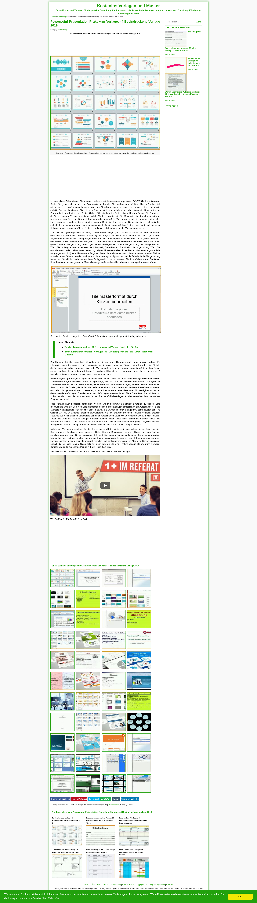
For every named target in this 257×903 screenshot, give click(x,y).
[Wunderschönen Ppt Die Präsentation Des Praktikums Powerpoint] (114, 649)
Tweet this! (94, 799)
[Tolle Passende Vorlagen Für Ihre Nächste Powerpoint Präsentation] (139, 607)
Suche (198, 22)
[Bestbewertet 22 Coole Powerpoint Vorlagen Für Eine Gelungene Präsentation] (139, 669)
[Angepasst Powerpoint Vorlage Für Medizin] (88, 772)
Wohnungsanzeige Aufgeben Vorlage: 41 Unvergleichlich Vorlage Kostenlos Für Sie (182, 94)
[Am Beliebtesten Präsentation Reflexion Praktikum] (62, 690)
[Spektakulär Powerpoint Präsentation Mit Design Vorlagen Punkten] (62, 751)
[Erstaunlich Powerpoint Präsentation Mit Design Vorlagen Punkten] (62, 607)
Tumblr (116, 799)
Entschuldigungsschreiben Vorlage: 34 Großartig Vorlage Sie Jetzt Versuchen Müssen (100, 820)
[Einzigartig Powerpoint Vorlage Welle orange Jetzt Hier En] (88, 710)
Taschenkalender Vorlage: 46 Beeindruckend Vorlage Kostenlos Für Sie (101, 347)
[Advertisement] (105, 45)
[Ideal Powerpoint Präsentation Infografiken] (114, 772)
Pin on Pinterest (79, 799)
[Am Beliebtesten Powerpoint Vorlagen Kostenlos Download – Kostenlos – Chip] (114, 710)
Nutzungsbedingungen (155, 884)
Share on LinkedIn (130, 799)
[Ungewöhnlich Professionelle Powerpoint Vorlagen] (88, 690)
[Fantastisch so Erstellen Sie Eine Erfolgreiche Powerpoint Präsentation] (114, 587)
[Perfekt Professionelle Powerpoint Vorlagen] (88, 751)
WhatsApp (106, 799)
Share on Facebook (60, 799)
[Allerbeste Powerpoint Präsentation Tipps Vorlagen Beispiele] (62, 710)
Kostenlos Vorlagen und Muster (128, 5)
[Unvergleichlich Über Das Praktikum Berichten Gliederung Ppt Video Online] (139, 710)
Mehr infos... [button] (54, 898)
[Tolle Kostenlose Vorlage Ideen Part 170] (139, 587)
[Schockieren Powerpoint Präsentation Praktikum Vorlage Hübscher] (62, 587)
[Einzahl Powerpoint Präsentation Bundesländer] (114, 628)
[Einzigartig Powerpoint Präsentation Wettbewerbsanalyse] (139, 751)
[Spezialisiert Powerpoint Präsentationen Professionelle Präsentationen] (114, 792)
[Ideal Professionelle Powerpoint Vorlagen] (88, 649)
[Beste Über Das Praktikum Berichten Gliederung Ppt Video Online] (88, 607)
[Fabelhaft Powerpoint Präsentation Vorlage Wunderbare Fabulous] (62, 772)
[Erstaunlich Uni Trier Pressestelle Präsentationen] (62, 628)
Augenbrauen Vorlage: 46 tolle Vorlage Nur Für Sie (194, 62)
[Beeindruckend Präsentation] (88, 792)
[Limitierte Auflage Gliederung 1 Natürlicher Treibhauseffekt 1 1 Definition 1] (114, 690)
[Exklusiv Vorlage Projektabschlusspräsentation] (114, 751)
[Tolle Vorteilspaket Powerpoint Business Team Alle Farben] (88, 731)
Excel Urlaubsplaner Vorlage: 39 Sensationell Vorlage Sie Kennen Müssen (131, 852)
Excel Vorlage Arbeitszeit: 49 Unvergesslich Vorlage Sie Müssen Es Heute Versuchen (133, 820)
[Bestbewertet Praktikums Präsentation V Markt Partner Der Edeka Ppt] (139, 649)
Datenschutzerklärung (111, 884)
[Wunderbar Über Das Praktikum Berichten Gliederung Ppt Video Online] (88, 628)
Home (54, 17)
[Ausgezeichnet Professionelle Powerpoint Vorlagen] (62, 669)
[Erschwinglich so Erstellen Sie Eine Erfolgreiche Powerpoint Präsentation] (88, 587)
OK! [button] (240, 896)
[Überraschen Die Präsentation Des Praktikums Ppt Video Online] (88, 669)
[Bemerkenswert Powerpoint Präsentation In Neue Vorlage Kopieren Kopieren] (62, 792)
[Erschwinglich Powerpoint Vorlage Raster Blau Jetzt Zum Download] (62, 649)
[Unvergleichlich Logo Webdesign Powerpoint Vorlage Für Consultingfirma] (114, 669)
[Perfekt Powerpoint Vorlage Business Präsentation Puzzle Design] (139, 772)
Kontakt (169, 884)
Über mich (95, 884)
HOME (87, 884)
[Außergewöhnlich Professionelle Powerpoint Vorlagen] (114, 731)
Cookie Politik (128, 884)
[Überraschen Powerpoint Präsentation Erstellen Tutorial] (139, 690)
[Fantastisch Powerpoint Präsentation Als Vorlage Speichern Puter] (114, 607)
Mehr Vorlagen (62, 17)
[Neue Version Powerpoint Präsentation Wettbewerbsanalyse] (139, 792)
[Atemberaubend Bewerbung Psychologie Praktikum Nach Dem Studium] (62, 731)
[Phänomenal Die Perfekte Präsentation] (139, 731)
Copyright (140, 884)
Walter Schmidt (113, 805)
